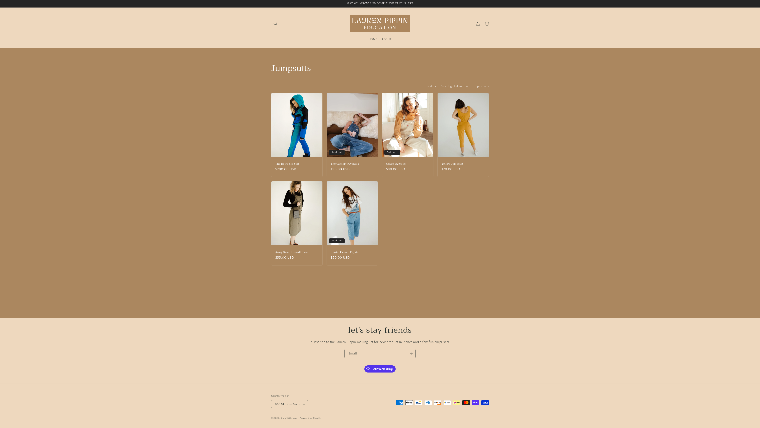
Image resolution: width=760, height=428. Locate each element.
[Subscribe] (411, 353)
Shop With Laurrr (290, 418)
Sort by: (431, 86)
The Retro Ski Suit (287, 163)
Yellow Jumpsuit (452, 163)
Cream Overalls (396, 163)
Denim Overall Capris (344, 252)
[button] (275, 23)
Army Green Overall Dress (291, 252)
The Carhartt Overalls (345, 163)
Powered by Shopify (310, 418)
